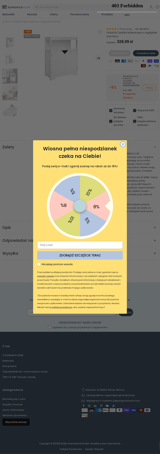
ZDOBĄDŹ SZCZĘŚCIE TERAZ (80, 255)
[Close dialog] (123, 144)
